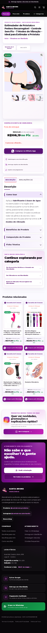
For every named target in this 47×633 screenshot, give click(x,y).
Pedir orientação (25, 470)
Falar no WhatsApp (32, 531)
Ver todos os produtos (22, 477)
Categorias (40, 14)
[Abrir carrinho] (44, 7)
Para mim (16, 14)
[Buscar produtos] (35, 7)
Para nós (6, 14)
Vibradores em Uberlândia (19, 38)
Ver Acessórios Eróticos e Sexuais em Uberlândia (23, 268)
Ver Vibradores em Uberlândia (23, 275)
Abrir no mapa (23, 567)
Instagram (16, 513)
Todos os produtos (9, 531)
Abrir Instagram (23, 431)
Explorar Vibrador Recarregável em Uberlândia (23, 282)
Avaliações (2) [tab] (26, 180)
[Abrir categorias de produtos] (39, 7)
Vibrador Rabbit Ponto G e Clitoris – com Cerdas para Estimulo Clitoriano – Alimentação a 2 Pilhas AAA (13, 332)
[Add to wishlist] (5, 55)
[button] (41, 55)
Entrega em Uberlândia (33, 534)
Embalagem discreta (32, 538)
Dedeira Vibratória (32, 382)
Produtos (26, 14)
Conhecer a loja (10, 567)
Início (6, 38)
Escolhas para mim (9, 538)
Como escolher (7, 541)
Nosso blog (7, 519)
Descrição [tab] (10, 180)
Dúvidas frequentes (32, 541)
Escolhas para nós (8, 534)
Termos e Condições (8, 621)
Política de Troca (36, 621)
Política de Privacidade (22, 621)
